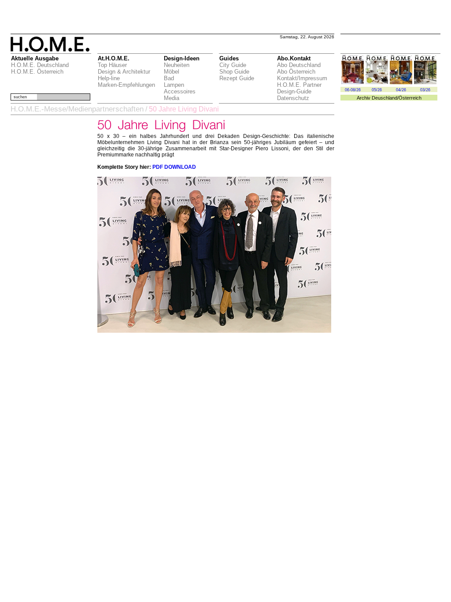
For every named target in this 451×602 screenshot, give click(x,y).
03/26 (425, 90)
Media (171, 98)
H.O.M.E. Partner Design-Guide (299, 88)
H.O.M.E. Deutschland (40, 65)
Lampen (174, 85)
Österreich (410, 97)
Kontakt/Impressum (302, 78)
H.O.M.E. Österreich (37, 71)
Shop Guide (234, 71)
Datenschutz (293, 98)
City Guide (232, 65)
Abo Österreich (296, 71)
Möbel (171, 71)
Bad (169, 78)
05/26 (377, 90)
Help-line (109, 78)
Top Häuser (112, 65)
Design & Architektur (124, 71)
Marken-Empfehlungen (126, 85)
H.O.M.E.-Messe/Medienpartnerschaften (77, 109)
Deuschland (384, 97)
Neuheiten (176, 65)
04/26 (401, 90)
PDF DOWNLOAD (174, 167)
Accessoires (180, 91)
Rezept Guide (236, 78)
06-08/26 (353, 90)
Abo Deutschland (299, 65)
